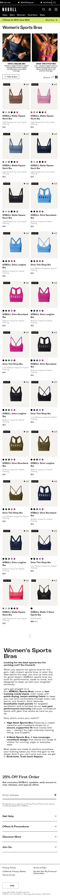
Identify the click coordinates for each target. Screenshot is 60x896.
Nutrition (33, 15)
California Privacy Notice (14, 871)
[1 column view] (52, 77)
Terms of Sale (39, 868)
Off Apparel (26, 2)
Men (12, 15)
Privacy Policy (9, 868)
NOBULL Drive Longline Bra (14, 266)
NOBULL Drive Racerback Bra (43, 216)
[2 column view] (56, 77)
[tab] (3, 112)
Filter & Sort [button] (12, 77)
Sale (42, 15)
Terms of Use (8, 875)
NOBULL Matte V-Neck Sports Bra (42, 613)
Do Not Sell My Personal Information (45, 872)
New (4, 15)
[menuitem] (4, 15)
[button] (54, 2)
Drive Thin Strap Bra (41, 264)
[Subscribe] (54, 795)
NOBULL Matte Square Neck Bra (13, 117)
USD (14, 886)
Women (21, 15)
